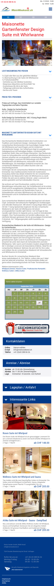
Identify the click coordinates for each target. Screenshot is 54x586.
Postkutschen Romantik (36, 269)
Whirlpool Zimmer (8, 269)
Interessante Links (22, 399)
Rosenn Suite (21, 269)
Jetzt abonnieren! (17, 570)
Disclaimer (6, 581)
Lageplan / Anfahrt (23, 387)
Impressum (6, 579)
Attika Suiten (20, 271)
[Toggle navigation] (50, 9)
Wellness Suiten (8, 271)
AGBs (4, 583)
